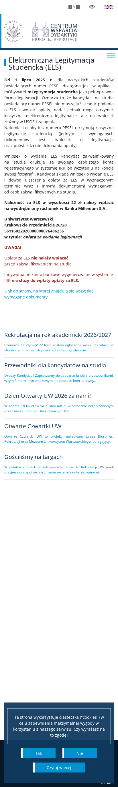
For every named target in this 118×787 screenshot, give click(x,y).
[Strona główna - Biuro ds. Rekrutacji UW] (55, 32)
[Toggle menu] (111, 54)
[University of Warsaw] (13, 31)
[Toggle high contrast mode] (91, 7)
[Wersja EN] (106, 7)
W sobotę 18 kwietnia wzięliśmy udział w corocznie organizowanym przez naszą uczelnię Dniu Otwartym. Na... (59, 408)
